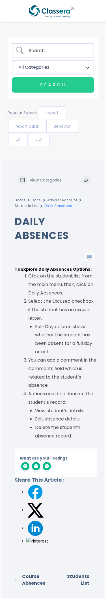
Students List (26, 205)
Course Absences (33, 579)
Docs (36, 200)
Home (20, 200)
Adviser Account (62, 200)
